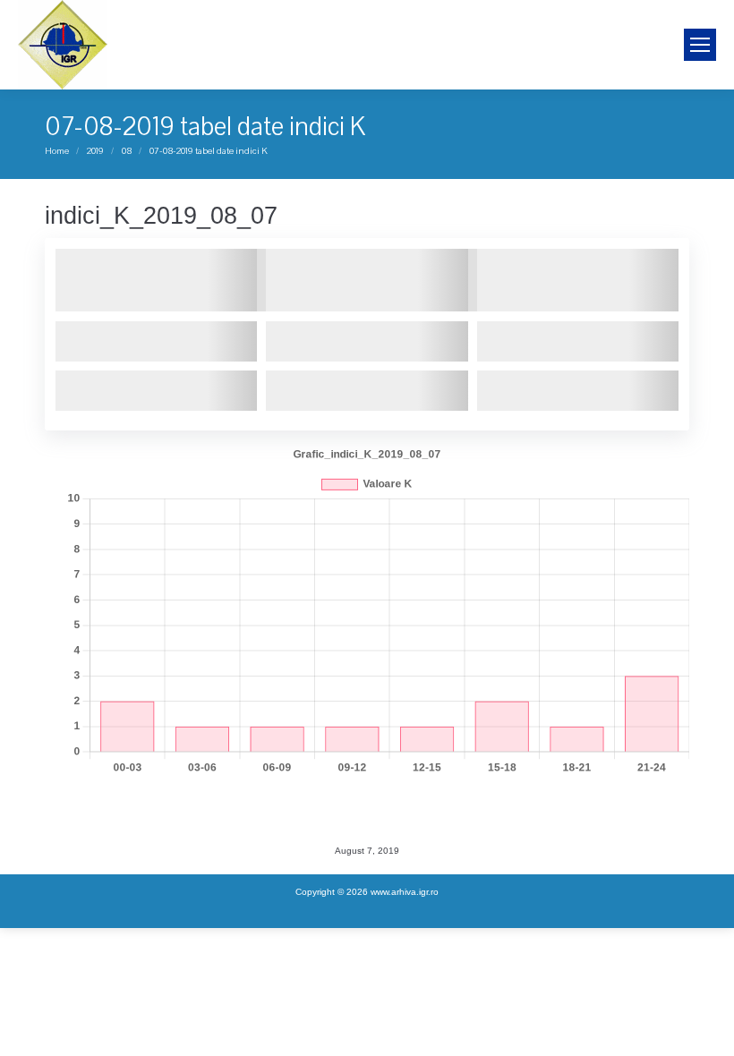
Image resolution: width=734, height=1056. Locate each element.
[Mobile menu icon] (700, 45)
